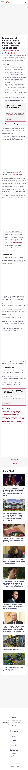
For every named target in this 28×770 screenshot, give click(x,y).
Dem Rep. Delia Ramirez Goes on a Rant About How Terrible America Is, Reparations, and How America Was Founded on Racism (13, 491)
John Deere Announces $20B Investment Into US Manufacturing (13, 669)
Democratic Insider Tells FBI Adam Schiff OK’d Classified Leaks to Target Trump (13, 606)
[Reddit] (14, 53)
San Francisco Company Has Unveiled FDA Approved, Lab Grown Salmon (13, 540)
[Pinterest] (8, 53)
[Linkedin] (11, 53)
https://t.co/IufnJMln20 (16, 242)
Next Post (14, 463)
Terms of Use (10, 114)
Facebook (14, 753)
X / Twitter (14, 755)
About (14, 734)
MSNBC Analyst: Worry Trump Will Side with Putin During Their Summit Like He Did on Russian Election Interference (13, 628)
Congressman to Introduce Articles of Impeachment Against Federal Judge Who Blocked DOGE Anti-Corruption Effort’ (12, 412)
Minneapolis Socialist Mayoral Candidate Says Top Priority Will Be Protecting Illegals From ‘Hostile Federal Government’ (14, 584)
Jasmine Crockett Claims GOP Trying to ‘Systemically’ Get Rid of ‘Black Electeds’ (14, 561)
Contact (14, 736)
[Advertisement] (14, 21)
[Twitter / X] (5, 53)
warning (24, 55)
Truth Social (14, 757)
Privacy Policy (22, 113)
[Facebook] (2, 53)
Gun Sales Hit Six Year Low (12, 649)
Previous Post (14, 459)
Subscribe (9, 119)
